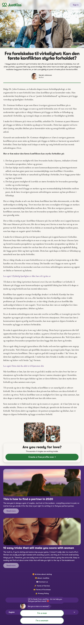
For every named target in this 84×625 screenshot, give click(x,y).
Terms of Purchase (43, 590)
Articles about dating (43, 574)
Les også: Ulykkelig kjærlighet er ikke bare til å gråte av (27, 276)
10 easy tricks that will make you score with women (38, 547)
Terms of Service (43, 586)
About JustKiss (43, 578)
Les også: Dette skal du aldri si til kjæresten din (23, 365)
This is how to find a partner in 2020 (28, 499)
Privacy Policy (43, 593)
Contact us (43, 582)
